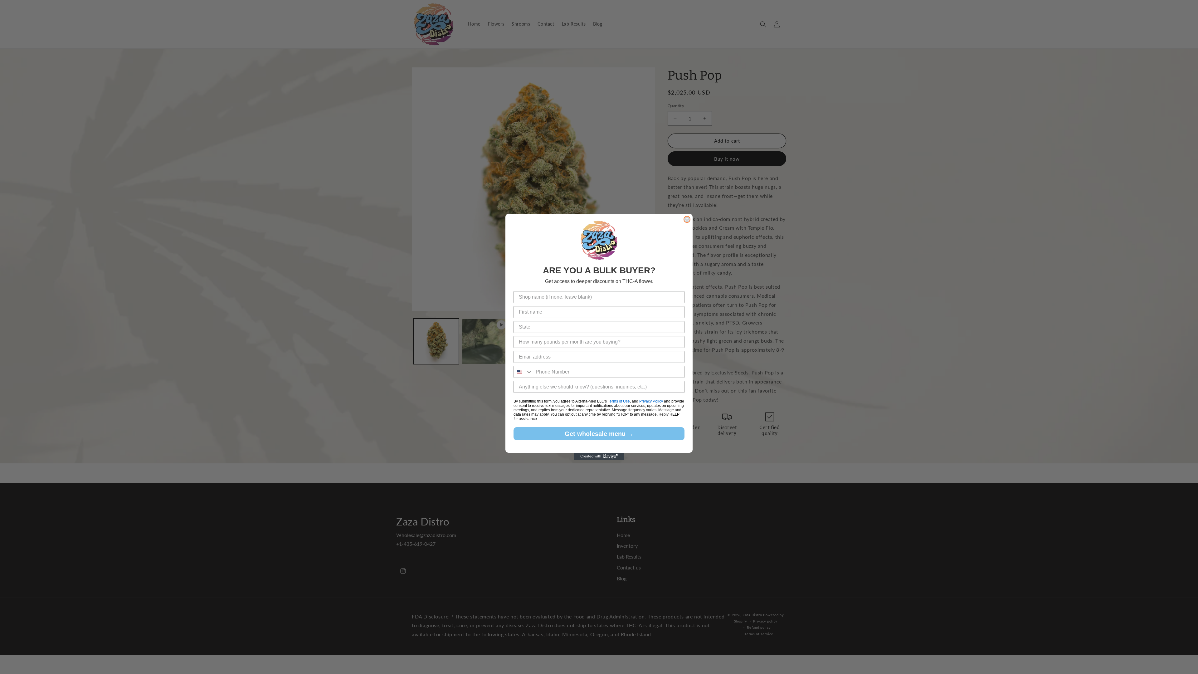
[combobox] (523, 372)
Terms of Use (619, 401)
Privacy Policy (651, 401)
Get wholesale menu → (599, 433)
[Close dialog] (687, 219)
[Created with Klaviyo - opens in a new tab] (599, 456)
